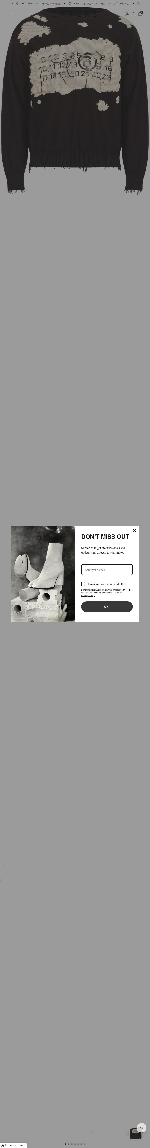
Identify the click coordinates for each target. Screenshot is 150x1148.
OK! (107, 607)
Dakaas (21, 1145)
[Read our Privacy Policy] (130, 590)
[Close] (134, 530)
